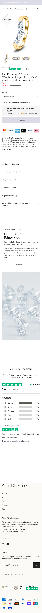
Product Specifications (10, 164)
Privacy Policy (20, 574)
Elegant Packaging (9, 195)
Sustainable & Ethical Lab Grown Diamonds (15, 204)
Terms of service (8, 579)
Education (6, 493)
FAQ (3, 501)
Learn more (19, 264)
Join (36, 565)
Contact (5, 505)
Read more (6, 149)
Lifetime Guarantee (9, 187)
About (4, 497)
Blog (3, 509)
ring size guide (22, 102)
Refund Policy (7, 574)
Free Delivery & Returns (11, 172)
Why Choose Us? (9, 180)
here (22, 113)
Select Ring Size (9, 96)
